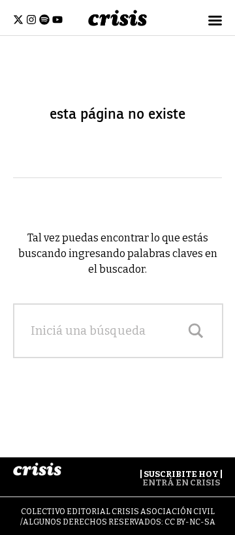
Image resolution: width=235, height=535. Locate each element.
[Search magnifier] (196, 331)
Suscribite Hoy (181, 474)
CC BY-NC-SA (189, 522)
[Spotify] (44, 19)
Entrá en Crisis (181, 482)
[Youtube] (57, 19)
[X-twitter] (18, 19)
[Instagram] (31, 19)
